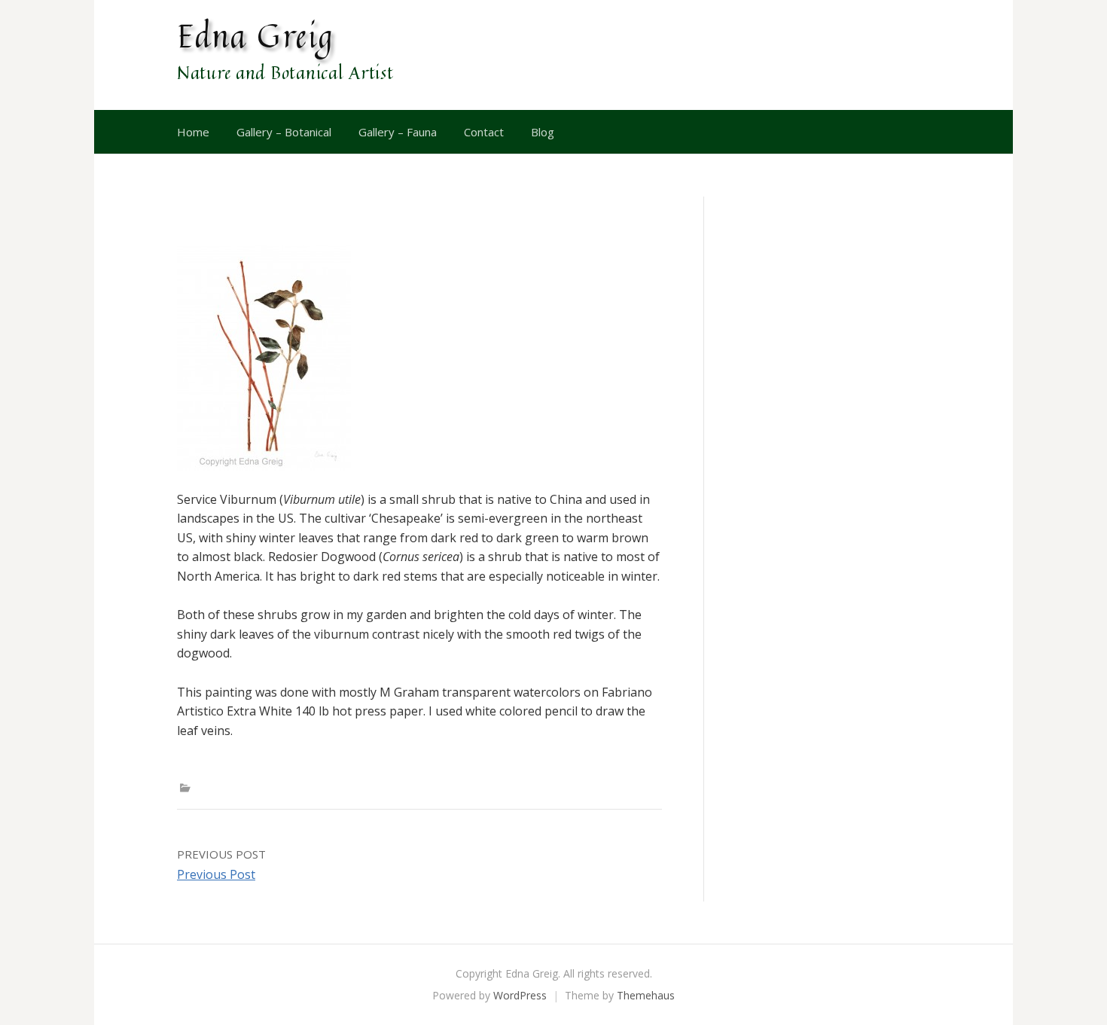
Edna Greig (255, 35)
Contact (484, 131)
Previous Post (216, 874)
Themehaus (646, 995)
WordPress (520, 995)
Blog (542, 131)
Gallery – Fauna (397, 131)
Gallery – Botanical (283, 131)
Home (193, 131)
